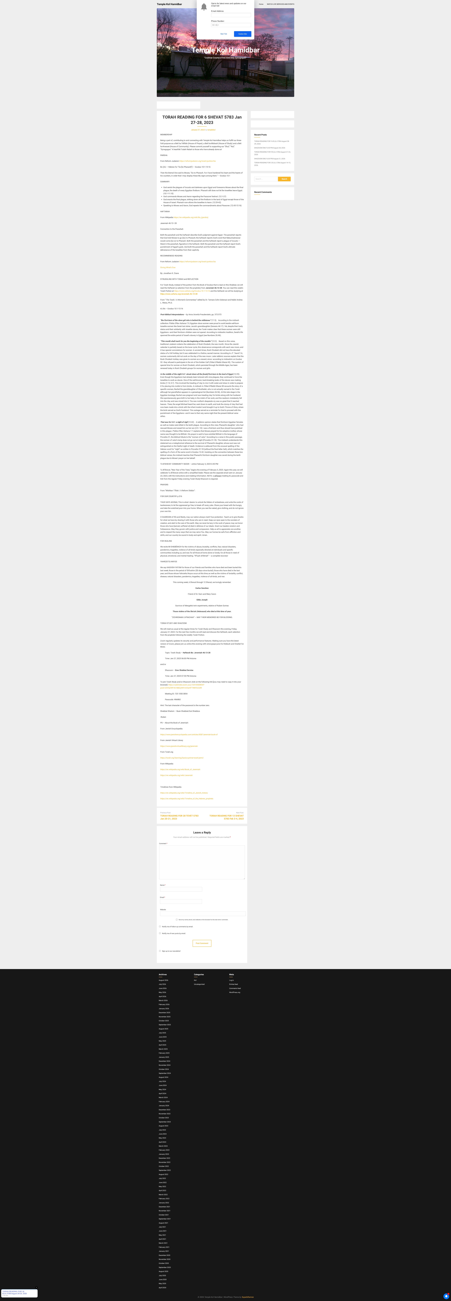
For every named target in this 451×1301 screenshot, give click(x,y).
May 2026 (162, 992)
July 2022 (162, 1178)
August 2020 (163, 1271)
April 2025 (162, 1045)
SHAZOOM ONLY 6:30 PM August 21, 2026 (269, 159)
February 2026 (164, 1004)
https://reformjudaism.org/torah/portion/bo (197, 161)
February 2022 (164, 1199)
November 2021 (164, 1211)
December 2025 (164, 1012)
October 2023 (164, 1118)
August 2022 (163, 1174)
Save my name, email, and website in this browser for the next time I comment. (203, 919)
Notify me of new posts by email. (174, 933)
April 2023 (162, 1142)
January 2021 (164, 1251)
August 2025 (163, 1029)
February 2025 (164, 1053)
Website (163, 910)
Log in (231, 980)
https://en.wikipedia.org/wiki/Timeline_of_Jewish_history (184, 793)
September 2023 (165, 1122)
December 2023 (164, 1110)
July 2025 (162, 1033)
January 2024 (164, 1106)
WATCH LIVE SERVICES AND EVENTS (280, 4)
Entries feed (233, 984)
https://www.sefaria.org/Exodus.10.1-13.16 (192, 291)
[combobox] (215, 25)
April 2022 (162, 1190)
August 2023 (163, 1126)
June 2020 (163, 1279)
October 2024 (164, 1069)
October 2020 (164, 1263)
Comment (163, 844)
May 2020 (162, 1283)
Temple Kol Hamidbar (169, 4)
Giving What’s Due (167, 267)
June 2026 (163, 988)
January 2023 (164, 1154)
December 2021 (164, 1207)
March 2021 (163, 1243)
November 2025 (164, 1017)
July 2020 (162, 1275)
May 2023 (162, 1138)
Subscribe (242, 34)
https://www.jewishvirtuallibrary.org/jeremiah (179, 746)
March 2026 (163, 1000)
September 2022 (165, 1170)
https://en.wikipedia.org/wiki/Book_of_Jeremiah (180, 769)
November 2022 (164, 1162)
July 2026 (162, 984)
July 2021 (162, 1227)
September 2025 (165, 1025)
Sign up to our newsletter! (171, 951)
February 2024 (164, 1102)
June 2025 (163, 1037)
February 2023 (164, 1150)
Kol (195, 980)
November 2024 (164, 1065)
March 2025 (163, 1049)
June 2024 (163, 1085)
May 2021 (162, 1235)
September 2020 (165, 1267)
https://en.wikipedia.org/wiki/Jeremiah (176, 775)
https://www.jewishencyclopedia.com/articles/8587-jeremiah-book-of (189, 734)
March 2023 (163, 1146)
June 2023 (163, 1134)
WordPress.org (234, 992)
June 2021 (163, 1231)
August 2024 (163, 1077)
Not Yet (224, 34)
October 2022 (164, 1166)
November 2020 (164, 1259)
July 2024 (162, 1081)
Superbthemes (248, 1297)
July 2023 (162, 1130)
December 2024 (164, 1061)
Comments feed (235, 988)
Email (162, 897)
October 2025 (164, 1021)
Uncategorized (199, 984)
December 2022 (164, 1158)
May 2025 (162, 1041)
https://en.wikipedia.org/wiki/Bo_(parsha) (191, 217)
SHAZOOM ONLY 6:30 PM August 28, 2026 (269, 148)
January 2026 (164, 1008)
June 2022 (163, 1182)
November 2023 (164, 1114)
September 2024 (165, 1073)
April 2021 (162, 1239)
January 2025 (164, 1057)
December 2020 (164, 1255)
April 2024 (162, 1093)
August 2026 (163, 980)
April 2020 (162, 1288)
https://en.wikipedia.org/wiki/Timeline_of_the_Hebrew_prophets (186, 798)
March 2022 (163, 1195)
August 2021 (163, 1223)
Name (162, 885)
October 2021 (164, 1215)
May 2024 (162, 1089)
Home (261, 4)
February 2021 (164, 1247)
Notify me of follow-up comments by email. (177, 927)
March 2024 (163, 1097)
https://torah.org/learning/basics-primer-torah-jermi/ (182, 758)
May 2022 (162, 1186)
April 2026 (162, 996)
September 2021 (165, 1219)
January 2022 (164, 1203)
